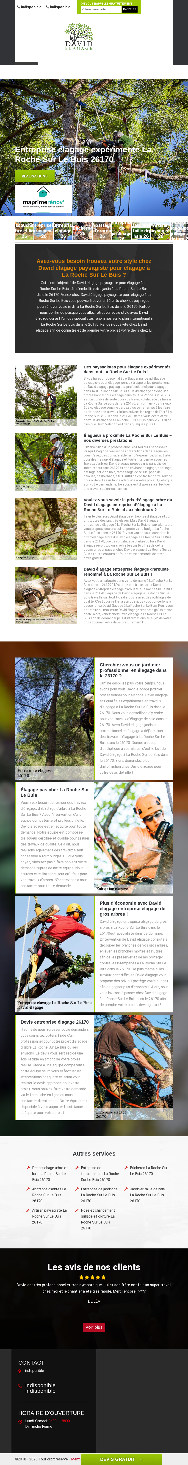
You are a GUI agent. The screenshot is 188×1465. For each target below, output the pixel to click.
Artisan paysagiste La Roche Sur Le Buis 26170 (49, 1216)
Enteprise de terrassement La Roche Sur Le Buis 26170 (100, 1174)
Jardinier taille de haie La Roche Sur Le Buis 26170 (147, 1195)
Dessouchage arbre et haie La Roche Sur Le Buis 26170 (50, 1174)
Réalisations (35, 176)
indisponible (30, 7)
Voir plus (94, 1327)
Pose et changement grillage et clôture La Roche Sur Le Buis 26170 (98, 1219)
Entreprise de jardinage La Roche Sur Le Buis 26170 (99, 1195)
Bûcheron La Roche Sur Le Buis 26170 (148, 1171)
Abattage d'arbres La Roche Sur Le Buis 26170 (49, 1195)
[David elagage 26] (79, 36)
